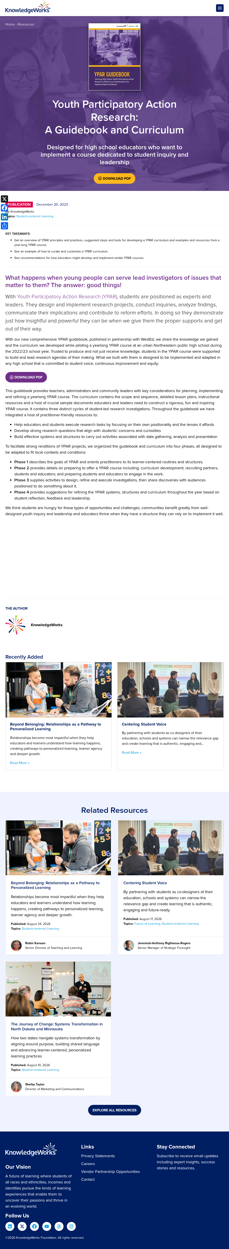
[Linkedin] (9, 1226)
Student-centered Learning (34, 216)
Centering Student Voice (145, 883)
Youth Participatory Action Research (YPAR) (67, 297)
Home (10, 24)
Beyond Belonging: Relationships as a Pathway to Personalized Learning (55, 885)
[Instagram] (71, 1226)
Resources (26, 24)
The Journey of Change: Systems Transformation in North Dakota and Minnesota (57, 1026)
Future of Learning (147, 923)
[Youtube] (46, 1226)
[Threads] (59, 1226)
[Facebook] (34, 1226)
